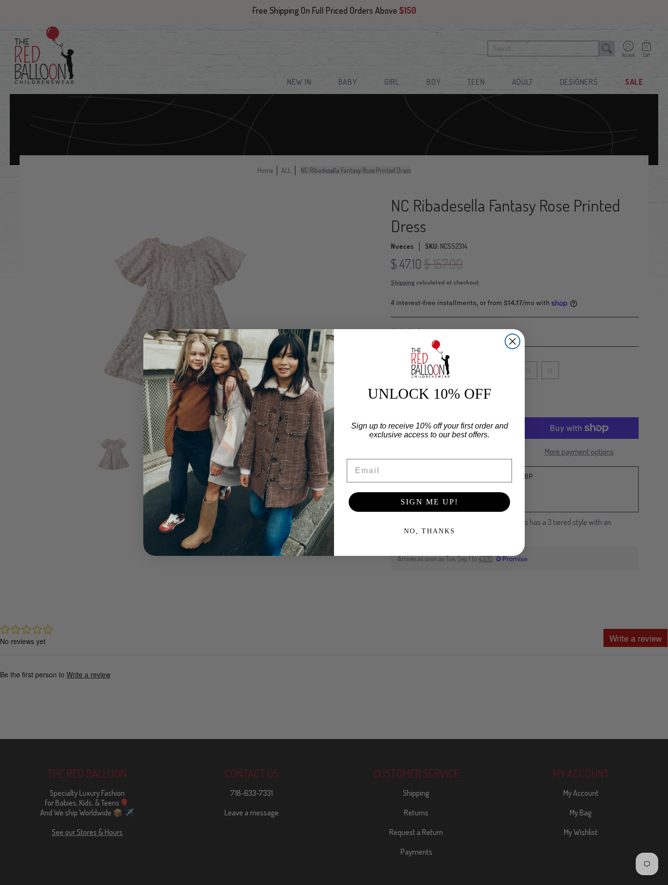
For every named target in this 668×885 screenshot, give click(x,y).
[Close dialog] (512, 341)
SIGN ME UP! (429, 502)
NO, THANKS (429, 531)
